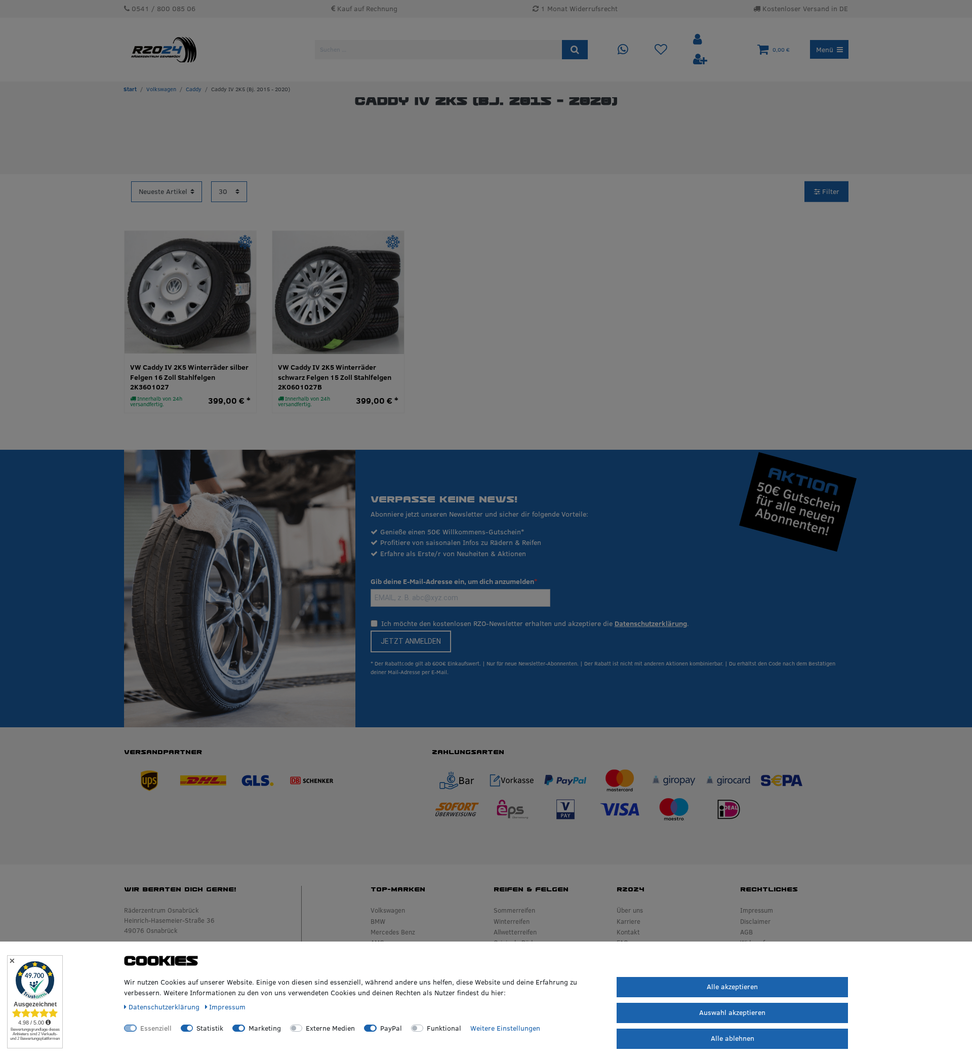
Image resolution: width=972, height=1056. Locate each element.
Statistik (209, 1028)
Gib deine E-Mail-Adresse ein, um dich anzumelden (452, 581)
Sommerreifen (514, 910)
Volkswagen (161, 89)
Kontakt (628, 931)
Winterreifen (512, 921)
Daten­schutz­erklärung (165, 1007)
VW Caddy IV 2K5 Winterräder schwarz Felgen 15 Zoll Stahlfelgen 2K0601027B (334, 377)
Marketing (265, 1028)
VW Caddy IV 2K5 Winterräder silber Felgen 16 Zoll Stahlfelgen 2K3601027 (189, 377)
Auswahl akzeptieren (732, 1012)
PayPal (391, 1028)
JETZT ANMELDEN (411, 641)
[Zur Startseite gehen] (130, 89)
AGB (746, 931)
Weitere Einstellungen (505, 1028)
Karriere (628, 921)
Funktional (444, 1028)
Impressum (756, 910)
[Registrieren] (700, 59)
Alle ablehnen (732, 1038)
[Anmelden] (698, 40)
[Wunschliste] (661, 50)
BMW (378, 921)
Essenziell (156, 1028)
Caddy (193, 89)
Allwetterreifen (515, 931)
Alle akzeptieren (732, 987)
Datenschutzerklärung (651, 623)
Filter (829, 191)
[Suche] (575, 49)
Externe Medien (330, 1028)
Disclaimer (755, 921)
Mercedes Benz (393, 931)
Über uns (630, 910)
